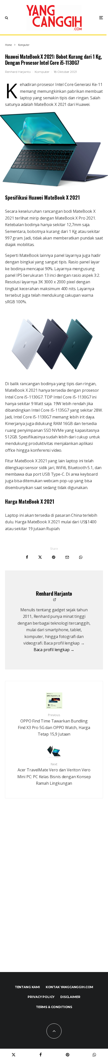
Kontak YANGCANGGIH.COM (69, 987)
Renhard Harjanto (17, 72)
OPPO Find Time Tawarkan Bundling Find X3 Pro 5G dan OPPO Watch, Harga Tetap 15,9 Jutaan (54, 725)
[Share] (27, 557)
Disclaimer (70, 997)
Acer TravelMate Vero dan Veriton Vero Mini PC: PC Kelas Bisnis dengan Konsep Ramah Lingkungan (54, 774)
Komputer (42, 72)
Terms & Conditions (54, 1007)
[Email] (67, 557)
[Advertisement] (54, 896)
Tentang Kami (27, 987)
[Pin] (53, 557)
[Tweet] (40, 557)
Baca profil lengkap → (54, 649)
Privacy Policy (41, 997)
